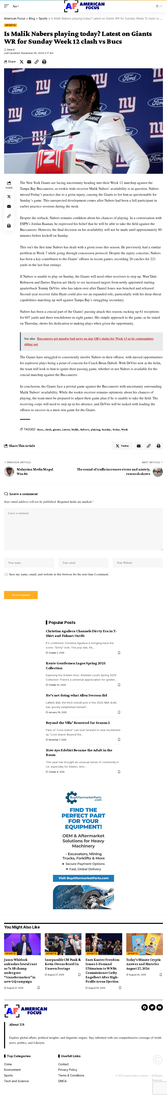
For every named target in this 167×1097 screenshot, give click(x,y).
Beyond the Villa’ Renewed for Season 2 (78, 722)
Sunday (106, 429)
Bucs (40, 429)
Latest (66, 429)
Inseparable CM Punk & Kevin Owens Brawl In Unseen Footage (63, 964)
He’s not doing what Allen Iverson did (76, 695)
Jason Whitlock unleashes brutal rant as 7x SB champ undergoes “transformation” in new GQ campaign (20, 970)
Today (116, 429)
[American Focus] (83, 6)
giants (57, 429)
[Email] (29, 61)
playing (95, 429)
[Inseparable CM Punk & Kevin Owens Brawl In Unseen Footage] (63, 944)
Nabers (84, 429)
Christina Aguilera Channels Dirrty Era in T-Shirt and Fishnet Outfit (81, 633)
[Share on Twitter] (21, 61)
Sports (10, 25)
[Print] (44, 61)
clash (48, 429)
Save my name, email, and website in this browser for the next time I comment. (59, 574)
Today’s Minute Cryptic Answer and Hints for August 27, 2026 (143, 964)
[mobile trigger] (7, 6)
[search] (148, 6)
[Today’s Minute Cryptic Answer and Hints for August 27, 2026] (144, 944)
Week (124, 429)
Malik (74, 429)
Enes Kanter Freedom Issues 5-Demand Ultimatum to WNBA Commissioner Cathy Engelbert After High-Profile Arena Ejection (102, 970)
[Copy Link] (36, 61)
